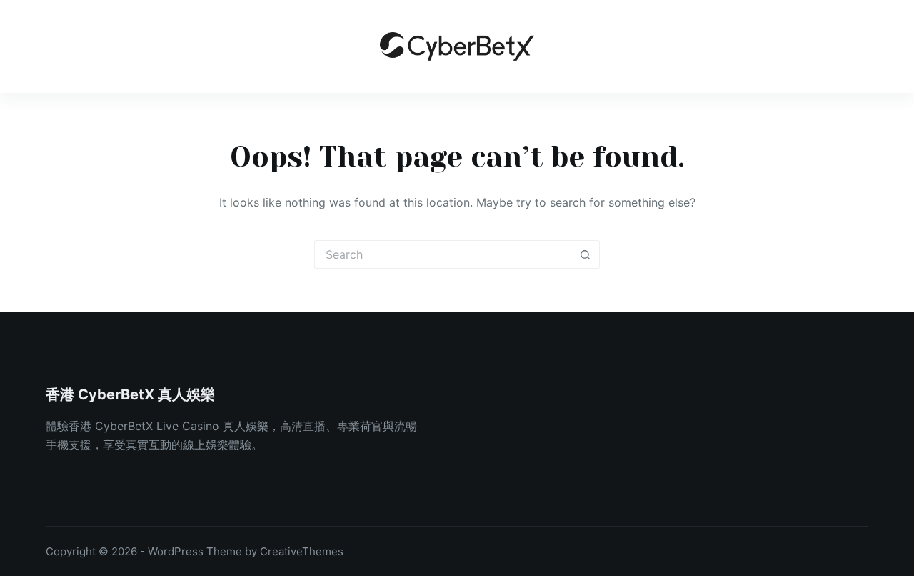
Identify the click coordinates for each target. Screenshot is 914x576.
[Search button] (585, 254)
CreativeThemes (301, 551)
